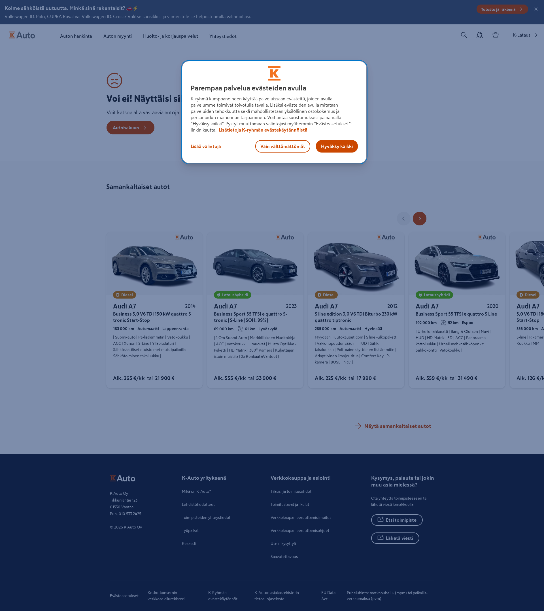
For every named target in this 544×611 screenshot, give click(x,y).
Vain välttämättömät (282, 146)
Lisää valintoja (206, 146)
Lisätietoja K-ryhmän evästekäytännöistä (262, 130)
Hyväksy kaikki (337, 146)
